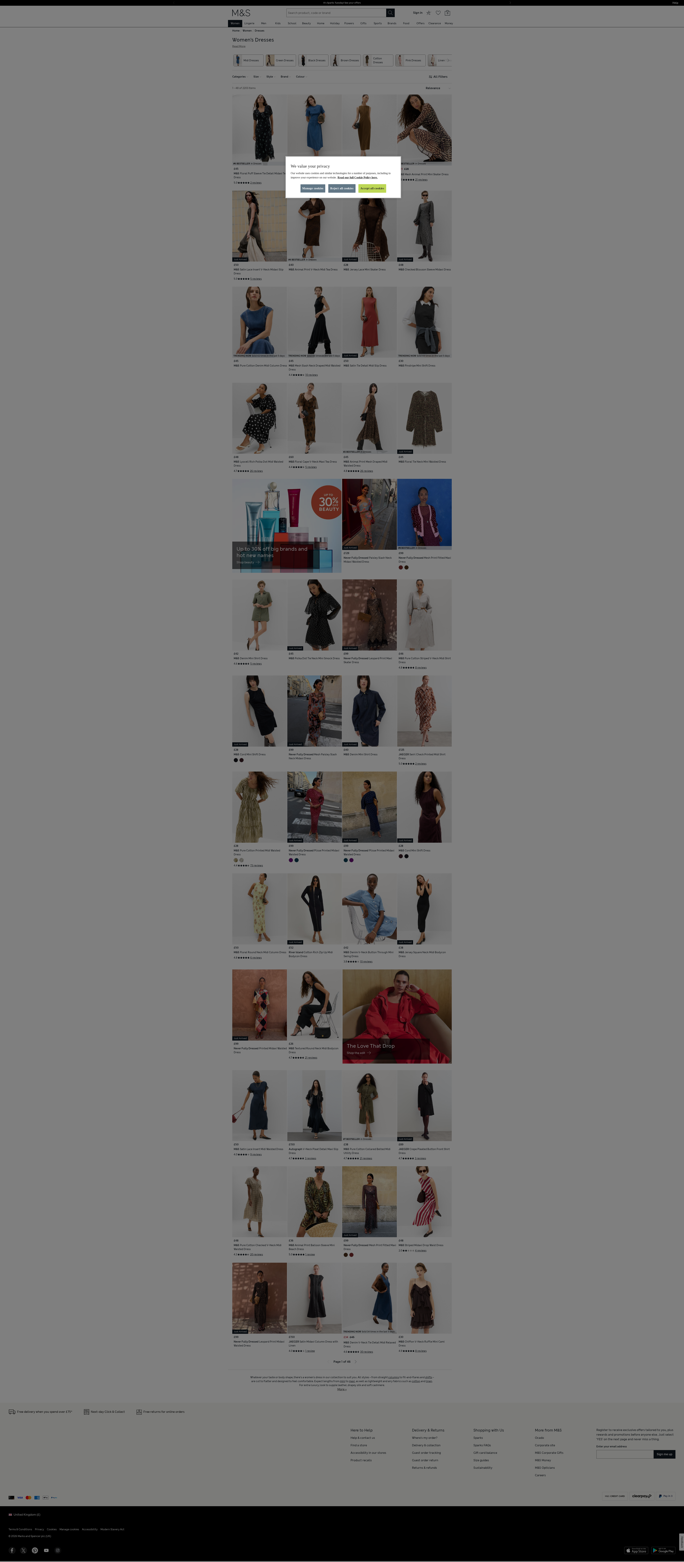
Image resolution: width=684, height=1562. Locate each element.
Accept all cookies (372, 188)
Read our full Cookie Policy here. (358, 177)
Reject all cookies (341, 188)
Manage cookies (312, 188)
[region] (343, 177)
